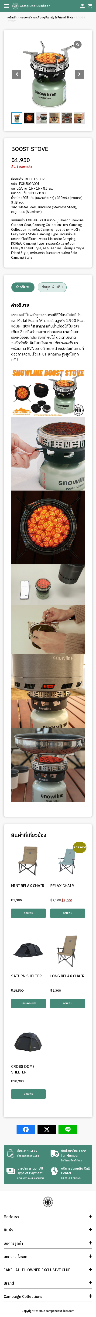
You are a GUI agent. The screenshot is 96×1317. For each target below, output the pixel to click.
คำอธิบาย (23, 287)
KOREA (16, 243)
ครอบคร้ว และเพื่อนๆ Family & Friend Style (46, 17)
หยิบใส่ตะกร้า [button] (28, 1003)
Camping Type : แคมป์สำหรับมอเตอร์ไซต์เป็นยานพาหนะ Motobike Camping (44, 237)
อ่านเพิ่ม (28, 913)
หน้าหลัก (12, 17)
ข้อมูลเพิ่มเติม (52, 287)
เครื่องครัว (37, 253)
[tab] (22, 287)
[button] (79, 74)
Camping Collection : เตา (50, 225)
